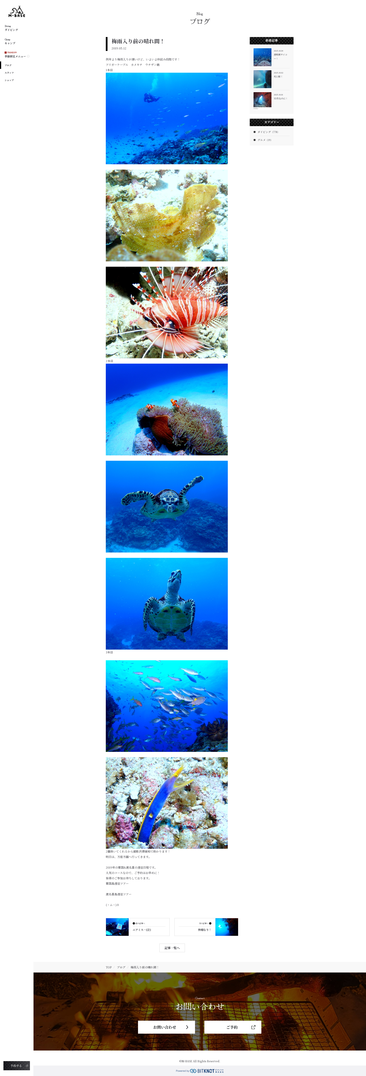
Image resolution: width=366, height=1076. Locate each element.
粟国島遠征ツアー (117, 883)
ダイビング (268, 132)
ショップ (9, 80)
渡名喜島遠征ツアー (119, 894)
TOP (109, 967)
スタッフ (9, 72)
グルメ (265, 140)
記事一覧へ (172, 948)
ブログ (8, 65)
